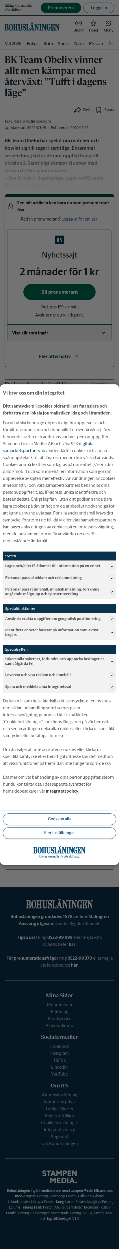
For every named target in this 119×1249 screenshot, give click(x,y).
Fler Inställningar (59, 833)
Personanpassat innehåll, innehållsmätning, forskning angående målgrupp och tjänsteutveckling (52, 591)
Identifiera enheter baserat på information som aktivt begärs (51, 632)
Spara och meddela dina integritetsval (38, 686)
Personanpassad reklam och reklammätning (43, 578)
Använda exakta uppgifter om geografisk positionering (53, 618)
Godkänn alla (59, 819)
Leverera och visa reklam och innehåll (38, 674)
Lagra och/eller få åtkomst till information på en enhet (52, 566)
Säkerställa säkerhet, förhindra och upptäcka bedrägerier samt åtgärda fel (54, 661)
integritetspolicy (62, 791)
